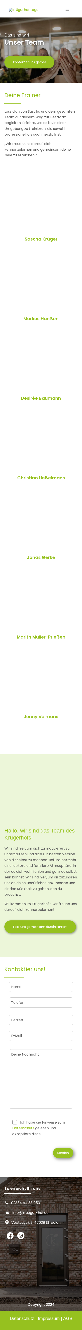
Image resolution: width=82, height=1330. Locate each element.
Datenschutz (23, 1128)
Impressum (49, 1318)
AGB (67, 1318)
